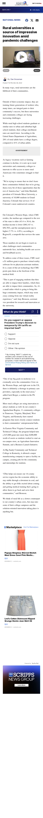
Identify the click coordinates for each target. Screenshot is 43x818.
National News (12, 20)
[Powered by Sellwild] (35, 663)
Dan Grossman (16, 79)
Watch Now (36, 3)
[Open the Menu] (4, 3)
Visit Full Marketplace (30, 527)
